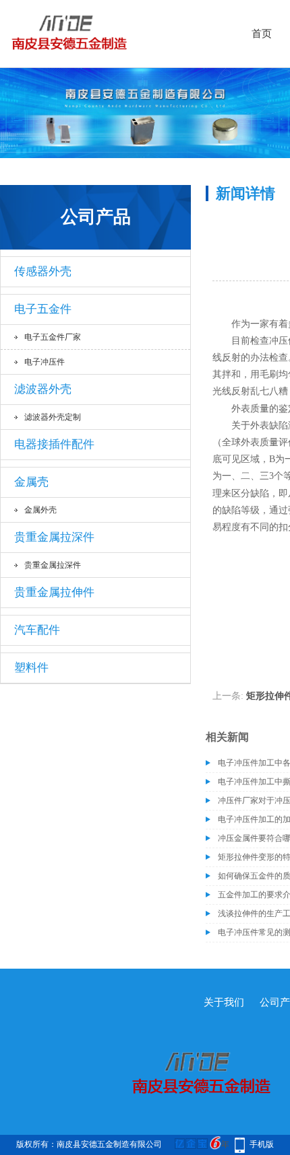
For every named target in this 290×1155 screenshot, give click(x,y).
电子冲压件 (44, 362)
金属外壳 (40, 510)
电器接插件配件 (54, 444)
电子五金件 (42, 309)
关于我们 (224, 1002)
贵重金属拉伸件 (54, 592)
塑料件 (31, 667)
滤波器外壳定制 (52, 417)
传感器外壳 (42, 271)
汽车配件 (37, 630)
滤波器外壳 (42, 389)
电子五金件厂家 (52, 337)
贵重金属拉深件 (54, 537)
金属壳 (31, 482)
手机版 (262, 1144)
